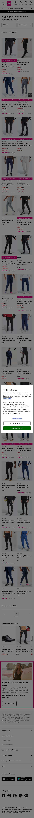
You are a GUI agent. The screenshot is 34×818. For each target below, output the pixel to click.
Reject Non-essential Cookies (17, 423)
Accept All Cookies (17, 428)
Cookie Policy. (7, 398)
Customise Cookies (17, 418)
